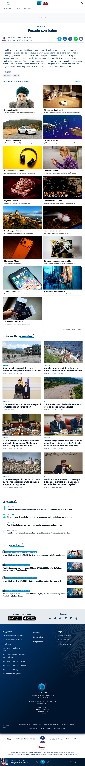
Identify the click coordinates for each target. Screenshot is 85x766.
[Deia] (9, 739)
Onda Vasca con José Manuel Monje (13, 649)
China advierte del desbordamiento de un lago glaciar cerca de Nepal (62, 405)
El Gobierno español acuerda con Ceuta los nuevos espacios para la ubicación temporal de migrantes (21, 482)
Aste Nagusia (7, 8)
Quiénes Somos (24, 724)
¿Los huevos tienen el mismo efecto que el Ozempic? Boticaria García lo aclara (38, 533)
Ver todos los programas (11, 674)
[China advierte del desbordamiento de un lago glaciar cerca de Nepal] (63, 388)
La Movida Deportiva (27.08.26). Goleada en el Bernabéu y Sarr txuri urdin (32, 581)
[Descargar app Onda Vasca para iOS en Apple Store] (29, 618)
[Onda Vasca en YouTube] (60, 618)
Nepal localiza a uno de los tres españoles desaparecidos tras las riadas (21, 369)
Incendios (18, 8)
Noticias (36, 633)
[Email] (81, 39)
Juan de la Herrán (64, 636)
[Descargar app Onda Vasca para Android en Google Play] (15, 618)
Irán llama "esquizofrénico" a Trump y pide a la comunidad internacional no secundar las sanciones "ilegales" (62, 482)
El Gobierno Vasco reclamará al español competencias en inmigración (21, 405)
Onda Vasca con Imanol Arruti (13, 661)
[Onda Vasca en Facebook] (55, 618)
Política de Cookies (67, 724)
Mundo (5, 365)
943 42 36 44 (43, 704)
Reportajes (38, 637)
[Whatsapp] (76, 39)
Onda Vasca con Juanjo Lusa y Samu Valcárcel (13, 656)
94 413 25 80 (43, 698)
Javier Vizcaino (63, 640)
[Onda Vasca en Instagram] (66, 618)
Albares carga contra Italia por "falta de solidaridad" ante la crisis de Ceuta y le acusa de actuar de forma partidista (63, 443)
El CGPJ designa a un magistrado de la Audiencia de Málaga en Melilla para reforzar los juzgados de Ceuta (20, 443)
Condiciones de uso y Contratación (39, 728)
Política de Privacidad (51, 724)
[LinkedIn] (65, 39)
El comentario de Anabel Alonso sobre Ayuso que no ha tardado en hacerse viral (39, 517)
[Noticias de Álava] (55, 739)
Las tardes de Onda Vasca (12, 640)
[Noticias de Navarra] (73, 739)
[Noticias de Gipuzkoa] (25, 739)
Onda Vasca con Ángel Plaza (13, 670)
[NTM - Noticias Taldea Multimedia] (42, 739)
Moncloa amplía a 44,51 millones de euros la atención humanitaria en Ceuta (63, 369)
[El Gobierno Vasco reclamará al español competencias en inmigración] (21, 388)
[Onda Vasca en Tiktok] (76, 618)
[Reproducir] (71, 556)
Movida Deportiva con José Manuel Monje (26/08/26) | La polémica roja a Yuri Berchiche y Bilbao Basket (34, 595)
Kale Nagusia (7, 644)
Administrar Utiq (59, 728)
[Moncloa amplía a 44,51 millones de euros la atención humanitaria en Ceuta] (63, 352)
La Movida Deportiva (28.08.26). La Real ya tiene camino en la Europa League (33, 555)
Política (47, 365)
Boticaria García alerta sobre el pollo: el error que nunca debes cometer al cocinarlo (40, 509)
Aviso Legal (37, 724)
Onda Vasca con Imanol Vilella (14, 665)
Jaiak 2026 (27, 8)
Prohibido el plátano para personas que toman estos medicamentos (34, 525)
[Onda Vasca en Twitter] (49, 618)
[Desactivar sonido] (75, 762)
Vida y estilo (12, 507)
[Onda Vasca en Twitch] (71, 618)
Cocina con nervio (64, 644)
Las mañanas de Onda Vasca (13, 636)
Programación (39, 641)
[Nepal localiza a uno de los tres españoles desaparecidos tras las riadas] (21, 352)
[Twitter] (59, 39)
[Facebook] (70, 39)
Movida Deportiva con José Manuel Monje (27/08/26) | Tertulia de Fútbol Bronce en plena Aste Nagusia (31, 569)
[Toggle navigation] (2, 3)
